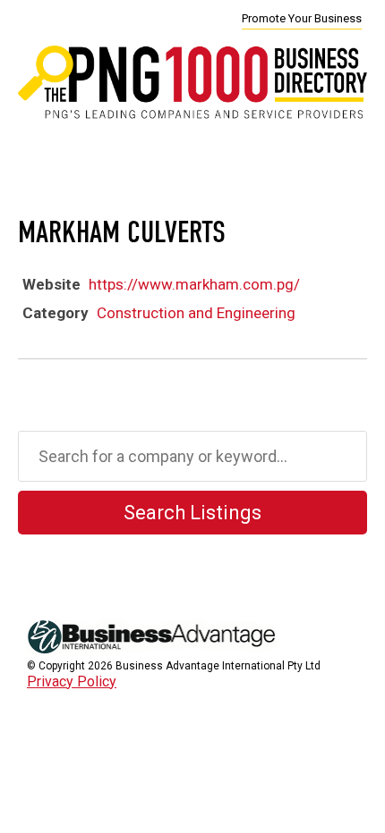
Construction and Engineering (196, 313)
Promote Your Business (302, 18)
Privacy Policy (71, 681)
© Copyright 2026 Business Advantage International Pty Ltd (174, 666)
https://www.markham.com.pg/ (194, 284)
